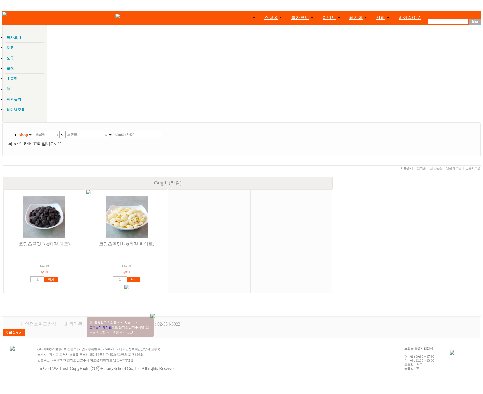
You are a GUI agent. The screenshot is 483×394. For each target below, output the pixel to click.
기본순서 (407, 168)
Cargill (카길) (168, 183)
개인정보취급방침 (38, 324)
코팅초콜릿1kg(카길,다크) (44, 243)
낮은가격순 (453, 168)
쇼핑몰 (271, 17)
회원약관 (73, 324)
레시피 (356, 17)
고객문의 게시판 (100, 327)
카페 (380, 17)
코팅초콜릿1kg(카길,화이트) (126, 243)
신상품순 (436, 168)
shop (23, 134)
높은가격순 (473, 168)
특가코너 (300, 17)
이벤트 (329, 17)
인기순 (421, 168)
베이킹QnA (410, 17)
